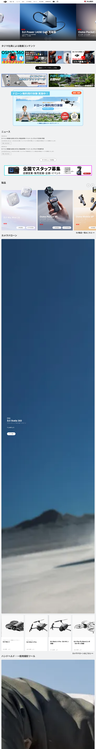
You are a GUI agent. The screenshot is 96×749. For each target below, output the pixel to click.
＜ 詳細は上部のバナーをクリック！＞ (48, 123)
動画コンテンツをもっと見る (48, 68)
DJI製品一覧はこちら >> (85, 232)
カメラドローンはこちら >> (82, 653)
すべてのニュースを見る (48, 160)
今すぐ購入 (11, 433)
